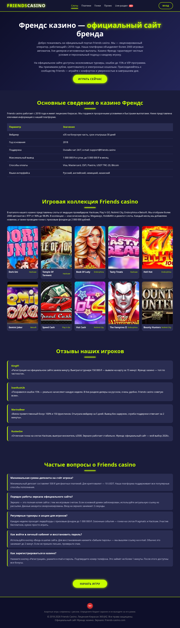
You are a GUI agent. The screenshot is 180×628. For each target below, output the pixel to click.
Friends (26, 5)
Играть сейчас (90, 79)
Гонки (97, 5)
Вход (166, 5)
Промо (108, 5)
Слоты (74, 5)
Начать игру (90, 584)
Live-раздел (123, 5)
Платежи (86, 5)
